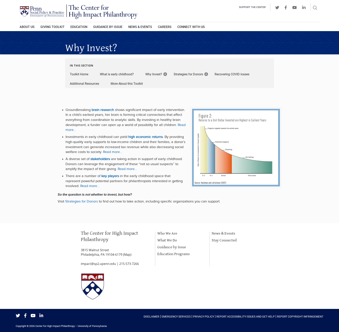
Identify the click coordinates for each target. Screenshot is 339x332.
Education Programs (173, 254)
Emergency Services (176, 316)
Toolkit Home (79, 74)
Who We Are (167, 233)
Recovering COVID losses (232, 74)
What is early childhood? (117, 74)
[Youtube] (33, 316)
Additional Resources (84, 83)
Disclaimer (151, 316)
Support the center (252, 7)
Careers (164, 27)
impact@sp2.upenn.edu (98, 264)
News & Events (140, 27)
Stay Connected (224, 240)
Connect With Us (191, 27)
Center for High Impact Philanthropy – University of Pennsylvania (71, 326)
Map (127, 254)
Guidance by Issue (107, 27)
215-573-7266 (129, 264)
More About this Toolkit (127, 83)
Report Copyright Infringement (300, 316)
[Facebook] (25, 316)
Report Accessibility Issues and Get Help (245, 316)
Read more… (112, 152)
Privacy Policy (203, 316)
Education (78, 27)
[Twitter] (18, 316)
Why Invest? (153, 74)
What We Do (167, 240)
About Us (27, 27)
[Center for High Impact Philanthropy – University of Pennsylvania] (115, 11)
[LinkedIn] (41, 316)
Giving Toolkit (52, 27)
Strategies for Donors (188, 74)
